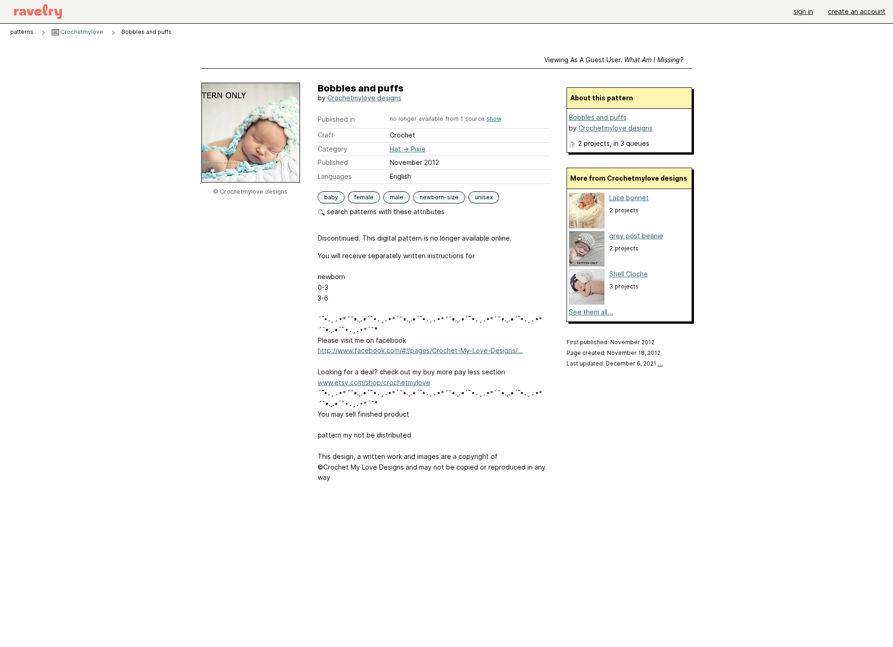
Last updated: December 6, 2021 (614, 363)
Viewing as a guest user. (613, 60)
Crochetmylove (81, 31)
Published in (336, 119)
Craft (326, 135)
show (493, 118)
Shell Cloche (628, 274)
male (396, 197)
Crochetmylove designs (364, 98)
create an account (857, 11)
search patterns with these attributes (385, 212)
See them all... (591, 312)
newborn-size (439, 197)
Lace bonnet (629, 198)
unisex (484, 197)
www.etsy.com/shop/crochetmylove (374, 382)
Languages (335, 176)
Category (332, 149)
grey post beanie (636, 236)
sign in (803, 11)
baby (331, 197)
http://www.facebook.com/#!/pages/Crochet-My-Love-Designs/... (420, 350)
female (363, 197)
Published (333, 162)
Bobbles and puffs (597, 117)
